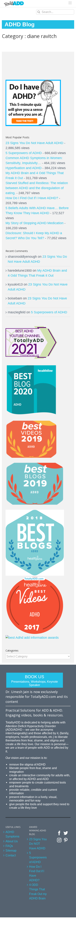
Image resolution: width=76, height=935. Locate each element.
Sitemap (11, 850)
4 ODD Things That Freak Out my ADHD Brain (38, 891)
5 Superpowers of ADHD (24, 153)
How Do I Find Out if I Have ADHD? (36, 873)
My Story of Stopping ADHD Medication (34, 223)
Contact (11, 855)
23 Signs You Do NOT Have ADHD (38, 843)
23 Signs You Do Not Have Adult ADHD (34, 143)
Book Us (34, 680)
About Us (12, 841)
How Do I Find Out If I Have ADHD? (32, 198)
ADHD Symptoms (12, 834)
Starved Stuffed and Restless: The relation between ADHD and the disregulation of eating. (37, 188)
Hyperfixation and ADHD (24, 168)
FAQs (9, 845)
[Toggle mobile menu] (70, 3)
